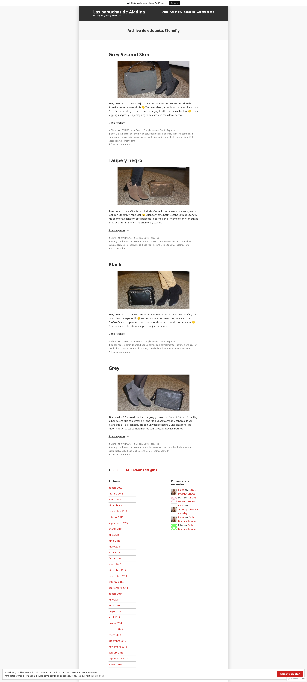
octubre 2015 (116, 517)
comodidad (187, 133)
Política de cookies (95, 675)
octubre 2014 (116, 582)
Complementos (151, 130)
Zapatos (171, 130)
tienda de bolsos (158, 348)
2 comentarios (118, 248)
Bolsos (139, 130)
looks (172, 137)
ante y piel (116, 133)
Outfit (163, 130)
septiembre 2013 (118, 658)
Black (115, 264)
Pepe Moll (188, 137)
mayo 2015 (115, 546)
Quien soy (176, 11)
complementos (116, 137)
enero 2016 (115, 499)
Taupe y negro (125, 160)
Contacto (189, 11)
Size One (155, 450)
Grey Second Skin (129, 54)
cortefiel (128, 137)
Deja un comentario (120, 144)
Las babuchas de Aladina (119, 12)
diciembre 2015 (117, 505)
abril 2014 (114, 617)
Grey (114, 368)
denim (180, 344)
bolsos (145, 133)
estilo (150, 137)
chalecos (176, 133)
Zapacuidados (205, 11)
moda (179, 137)
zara (133, 140)
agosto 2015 (115, 529)
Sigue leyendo (117, 123)
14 (127, 470)
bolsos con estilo (150, 241)
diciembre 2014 (117, 570)
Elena (113, 130)
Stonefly (125, 140)
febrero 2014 (116, 629)
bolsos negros (118, 344)
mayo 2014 (115, 611)
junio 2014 (114, 605)
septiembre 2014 (118, 587)
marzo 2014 (115, 623)
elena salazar (140, 137)
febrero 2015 (116, 558)
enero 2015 (115, 564)
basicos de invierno (131, 133)
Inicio (165, 11)
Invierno (165, 137)
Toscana (179, 244)
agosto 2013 (115, 664)
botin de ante (156, 133)
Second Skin (114, 140)
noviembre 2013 (118, 646)
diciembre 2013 (117, 640)
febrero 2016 (116, 493)
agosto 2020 (115, 487)
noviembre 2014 (118, 576)
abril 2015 (114, 552)
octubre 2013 (116, 652)
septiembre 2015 (118, 523)
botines (167, 133)
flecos (157, 137)
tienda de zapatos (176, 348)
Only (123, 450)
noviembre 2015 (118, 511)
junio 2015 (114, 540)
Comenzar (174, 3)
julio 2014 (114, 599)
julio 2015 (114, 534)
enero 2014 (115, 635)
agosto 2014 (115, 593)
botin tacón (165, 241)
